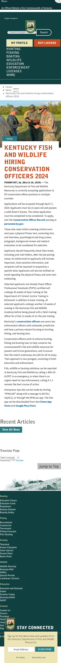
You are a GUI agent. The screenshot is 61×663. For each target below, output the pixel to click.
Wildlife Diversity (8, 566)
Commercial (5, 526)
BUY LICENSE (47, 43)
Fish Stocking (6, 535)
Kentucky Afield (7, 597)
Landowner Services (9, 578)
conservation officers (28, 321)
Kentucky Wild (6, 569)
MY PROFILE (19, 43)
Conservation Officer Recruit (29, 219)
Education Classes (8, 501)
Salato (3, 591)
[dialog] (30, 640)
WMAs (3, 572)
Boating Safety (7, 513)
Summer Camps (7, 594)
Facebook (4, 616)
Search (4, 32)
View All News (11, 429)
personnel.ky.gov (13, 223)
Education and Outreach (11, 588)
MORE (10, 75)
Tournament (5, 529)
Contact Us (5, 610)
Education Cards (7, 504)
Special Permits (7, 575)
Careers (3, 613)
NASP (3, 600)
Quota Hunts (6, 556)
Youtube (4, 622)
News (8, 90)
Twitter (3, 619)
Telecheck (4, 545)
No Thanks (20, 657)
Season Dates (6, 553)
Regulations (5, 507)
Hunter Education (8, 548)
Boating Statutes (8, 510)
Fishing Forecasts (8, 532)
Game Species (6, 551)
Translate (19, 460)
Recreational (6, 523)
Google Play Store (25, 405)
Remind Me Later (39, 657)
